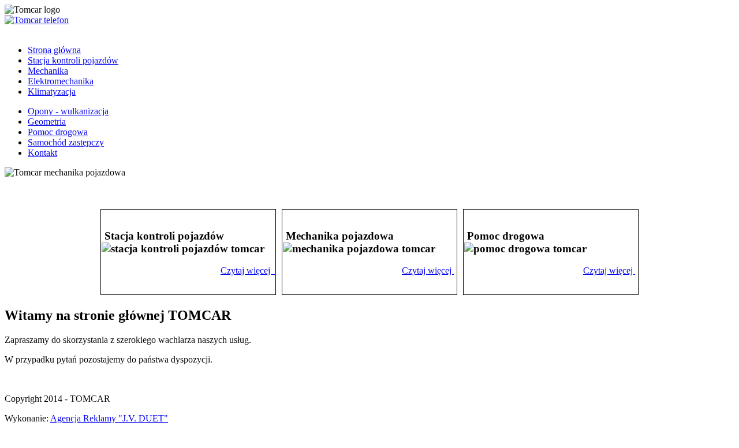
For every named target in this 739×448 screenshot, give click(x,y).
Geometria (47, 121)
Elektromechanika (61, 81)
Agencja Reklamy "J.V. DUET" (109, 418)
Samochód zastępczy (66, 142)
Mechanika (48, 71)
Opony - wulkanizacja (68, 111)
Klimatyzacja (52, 91)
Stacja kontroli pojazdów (73, 60)
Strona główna (54, 50)
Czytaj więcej (247, 270)
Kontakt (42, 153)
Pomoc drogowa (58, 132)
